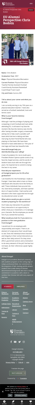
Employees (20, 286)
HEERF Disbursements (17, 322)
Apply (13, 403)
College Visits (6, 304)
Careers (25, 309)
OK (10, 395)
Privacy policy (21, 395)
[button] (3, 392)
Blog (24, 305)
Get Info (4, 403)
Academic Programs (5, 299)
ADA (27, 362)
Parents (4, 317)
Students (7, 286)
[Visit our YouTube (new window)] (15, 342)
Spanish (30, 10)
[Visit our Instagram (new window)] (24, 342)
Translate (23, 378)
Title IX (20, 362)
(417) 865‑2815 (17, 352)
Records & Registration (16, 305)
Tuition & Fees (5, 312)
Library (14, 310)
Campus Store (28, 301)
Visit (22, 403)
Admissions (5, 307)
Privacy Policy (21, 386)
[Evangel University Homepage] (8, 4)
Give (31, 403)
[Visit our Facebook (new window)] (11, 342)
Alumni (25, 298)
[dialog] (17, 391)
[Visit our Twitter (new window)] (19, 342)
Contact (25, 313)
